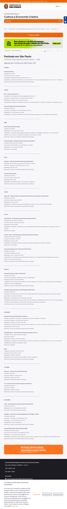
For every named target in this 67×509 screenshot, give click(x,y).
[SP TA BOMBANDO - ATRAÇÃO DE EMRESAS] (33, 43)
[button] (61, 50)
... (54, 50)
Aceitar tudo (47, 494)
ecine (48, 29)
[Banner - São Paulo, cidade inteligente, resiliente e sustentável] (33, 449)
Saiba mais (14, 506)
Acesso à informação (25, 1)
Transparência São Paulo (38, 1)
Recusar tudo (58, 494)
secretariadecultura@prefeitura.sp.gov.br (20, 479)
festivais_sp (54, 29)
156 (46, 1)
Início (5, 29)
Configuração (36, 494)
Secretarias (12, 29)
